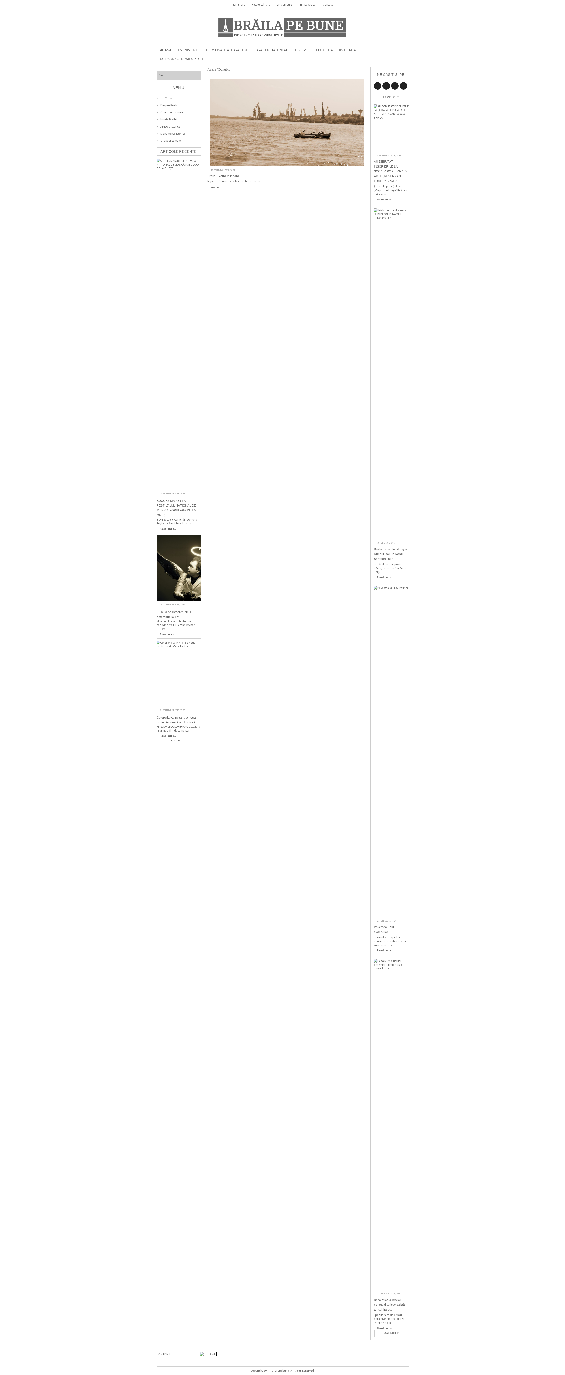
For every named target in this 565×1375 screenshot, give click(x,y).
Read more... (385, 199)
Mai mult (391, 1333)
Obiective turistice (171, 112)
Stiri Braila (239, 4)
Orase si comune (171, 141)
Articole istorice (170, 126)
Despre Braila (169, 105)
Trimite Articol (307, 4)
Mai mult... (217, 187)
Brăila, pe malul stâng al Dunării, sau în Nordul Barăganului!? (390, 553)
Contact (328, 4)
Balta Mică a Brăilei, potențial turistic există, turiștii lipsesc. (390, 1304)
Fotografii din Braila (336, 50)
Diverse (302, 50)
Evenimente (189, 50)
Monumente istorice (172, 134)
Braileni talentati (272, 50)
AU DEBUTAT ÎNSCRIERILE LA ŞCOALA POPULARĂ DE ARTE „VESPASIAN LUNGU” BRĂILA (391, 171)
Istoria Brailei (168, 119)
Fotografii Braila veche (182, 59)
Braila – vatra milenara (223, 176)
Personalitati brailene (227, 50)
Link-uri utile (284, 4)
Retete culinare (261, 4)
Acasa (165, 50)
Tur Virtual (166, 98)
